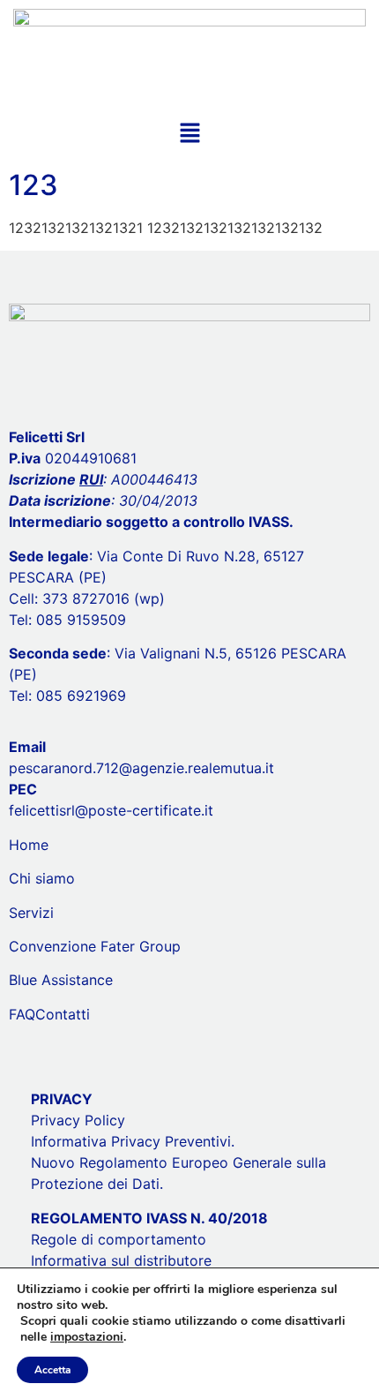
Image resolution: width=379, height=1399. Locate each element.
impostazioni (86, 1337)
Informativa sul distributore (121, 1260)
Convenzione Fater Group (95, 946)
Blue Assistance (61, 980)
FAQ (22, 1014)
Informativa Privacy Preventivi (131, 1141)
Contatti (62, 1014)
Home (28, 845)
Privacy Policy (78, 1120)
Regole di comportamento (118, 1239)
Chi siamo (42, 878)
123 (33, 185)
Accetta (52, 1370)
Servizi (31, 912)
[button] (189, 134)
